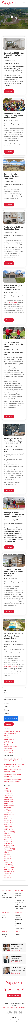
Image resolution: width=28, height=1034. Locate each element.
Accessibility (14, 1020)
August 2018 (8, 851)
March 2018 (8, 860)
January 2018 (8, 864)
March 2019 (8, 839)
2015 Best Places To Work (12, 731)
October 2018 (8, 847)
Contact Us (18, 934)
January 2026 (8, 797)
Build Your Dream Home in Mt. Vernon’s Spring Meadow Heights (13, 636)
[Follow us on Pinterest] (14, 989)
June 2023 (7, 816)
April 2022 (7, 820)
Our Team (4, 917)
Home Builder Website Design (10, 1007)
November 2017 (9, 868)
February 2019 (8, 841)
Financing (17, 915)
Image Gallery (5, 937)
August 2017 (8, 873)
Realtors (17, 939)
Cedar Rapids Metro (7, 897)
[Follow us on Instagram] (18, 989)
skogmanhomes (9, 748)
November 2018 (9, 845)
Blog (6, 735)
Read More (9, 91)
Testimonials (8, 750)
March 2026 (8, 794)
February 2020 (8, 826)
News (6, 745)
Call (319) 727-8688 (16, 973)
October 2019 (8, 830)
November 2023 (9, 815)
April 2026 (7, 792)
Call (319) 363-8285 (16, 950)
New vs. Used (8, 743)
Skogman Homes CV (11, 747)
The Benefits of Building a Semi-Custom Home (13, 228)
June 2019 (7, 835)
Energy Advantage (19, 908)
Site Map (14, 1017)
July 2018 (7, 852)
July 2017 (7, 875)
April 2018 (7, 858)
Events (6, 737)
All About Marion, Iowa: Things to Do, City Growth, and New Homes (14, 116)
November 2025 (9, 801)
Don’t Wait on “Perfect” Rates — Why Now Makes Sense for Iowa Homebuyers (13, 572)
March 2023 (8, 818)
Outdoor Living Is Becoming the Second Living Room (12, 176)
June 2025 (7, 811)
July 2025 (7, 809)
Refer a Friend (18, 919)
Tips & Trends (9, 752)
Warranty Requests (19, 928)
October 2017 (8, 870)
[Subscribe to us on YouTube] (9, 989)
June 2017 (7, 877)
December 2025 (9, 799)
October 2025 (8, 803)
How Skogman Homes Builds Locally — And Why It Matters (13, 344)
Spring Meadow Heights (10, 666)
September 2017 (9, 871)
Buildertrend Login (14, 995)
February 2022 (8, 822)
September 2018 (9, 849)
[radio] (14, 703)
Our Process (18, 893)
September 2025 (9, 805)
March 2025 (8, 813)
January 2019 (8, 843)
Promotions (18, 917)
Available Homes (10, 733)
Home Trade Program (20, 906)
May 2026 (7, 790)
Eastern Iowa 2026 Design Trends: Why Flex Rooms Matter (14, 55)
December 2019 (9, 828)
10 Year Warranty (19, 900)
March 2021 (8, 824)
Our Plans (4, 934)
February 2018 (8, 862)
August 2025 (8, 807)
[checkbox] (14, 708)
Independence (5, 900)
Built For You (18, 895)
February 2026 (8, 796)
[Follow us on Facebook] (5, 989)
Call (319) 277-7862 (16, 962)
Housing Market (9, 739)
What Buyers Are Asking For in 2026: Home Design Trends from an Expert (13, 441)
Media (6, 741)
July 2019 (7, 833)
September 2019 (9, 832)
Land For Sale (18, 937)
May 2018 (7, 856)
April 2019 (7, 837)
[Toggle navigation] (24, 3)
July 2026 (7, 788)
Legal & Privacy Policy (14, 1019)
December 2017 (9, 866)
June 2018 (7, 854)
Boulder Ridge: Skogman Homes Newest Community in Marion (13, 287)
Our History (5, 915)
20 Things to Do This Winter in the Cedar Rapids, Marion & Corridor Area (14, 515)
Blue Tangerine (21, 1007)
